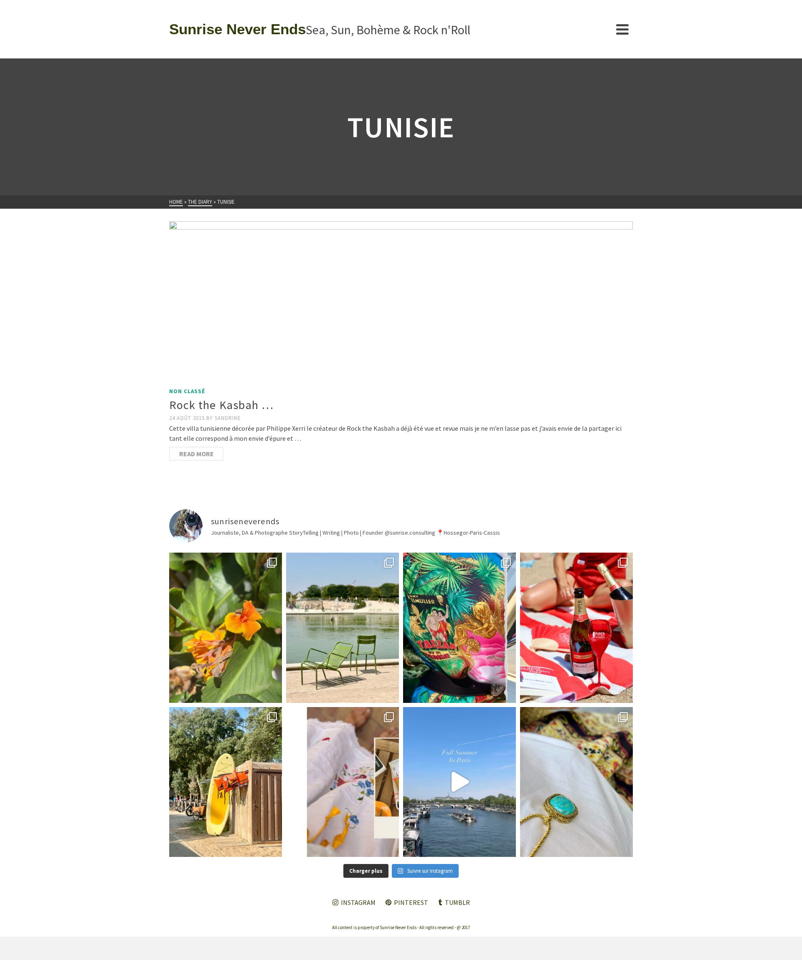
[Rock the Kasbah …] (401, 302)
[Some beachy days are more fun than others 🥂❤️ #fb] (576, 627)
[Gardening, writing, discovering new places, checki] (225, 627)
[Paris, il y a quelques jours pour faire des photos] (342, 627)
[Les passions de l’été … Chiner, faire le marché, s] (342, 782)
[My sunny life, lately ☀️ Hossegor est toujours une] (225, 782)
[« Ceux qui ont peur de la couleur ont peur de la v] (459, 627)
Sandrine (228, 418)
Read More (196, 454)
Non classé (187, 391)
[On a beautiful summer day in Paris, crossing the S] (459, 782)
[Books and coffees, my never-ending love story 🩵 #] (576, 782)
